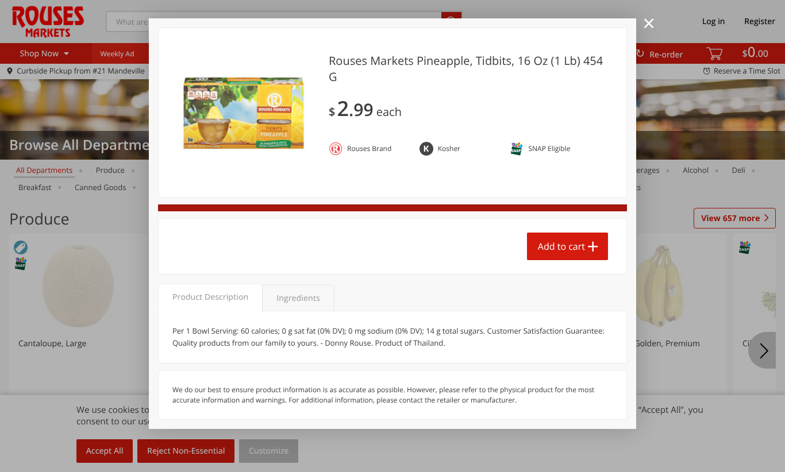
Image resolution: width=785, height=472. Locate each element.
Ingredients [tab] (298, 298)
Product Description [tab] (210, 297)
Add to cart (561, 246)
